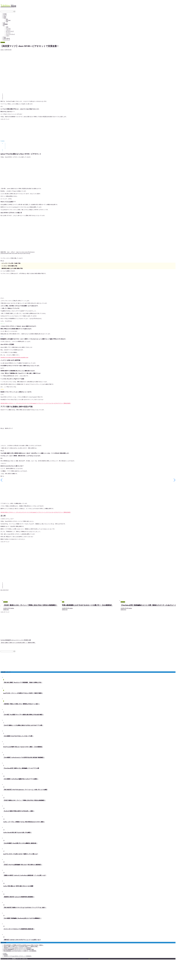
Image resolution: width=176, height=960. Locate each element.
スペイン (8, 32)
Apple (4, 17)
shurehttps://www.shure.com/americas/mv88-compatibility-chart (14, 357)
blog (8, 5)
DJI (4, 22)
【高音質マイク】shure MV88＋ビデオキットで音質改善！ (17, 948)
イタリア (8, 29)
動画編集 (5, 24)
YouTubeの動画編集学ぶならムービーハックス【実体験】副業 (18, 949)
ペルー (7, 35)
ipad (7, 21)
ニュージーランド (10, 34)
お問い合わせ (6, 38)
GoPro (4, 16)
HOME (5, 13)
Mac (7, 19)
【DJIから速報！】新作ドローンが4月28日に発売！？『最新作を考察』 (20, 946)
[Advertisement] (42, 129)
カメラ (5, 15)
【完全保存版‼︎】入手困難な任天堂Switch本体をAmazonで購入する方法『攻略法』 (23, 945)
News (4, 37)
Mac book (8, 20)
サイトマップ (6, 39)
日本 (7, 27)
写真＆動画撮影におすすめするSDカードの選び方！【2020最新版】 (20, 950)
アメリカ (8, 28)
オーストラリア (10, 31)
